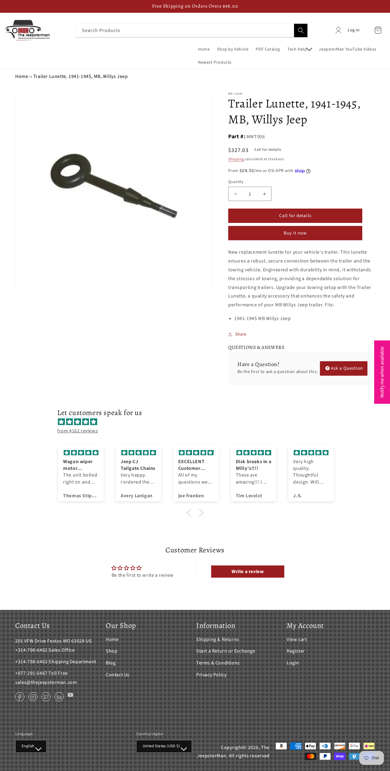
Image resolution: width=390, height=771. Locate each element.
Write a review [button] (248, 571)
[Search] (300, 30)
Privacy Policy (211, 674)
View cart (297, 639)
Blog (110, 663)
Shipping (236, 159)
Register (296, 651)
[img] (198, 422)
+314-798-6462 (31, 650)
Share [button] (240, 334)
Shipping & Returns (217, 639)
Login (293, 663)
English (28, 746)
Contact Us (117, 674)
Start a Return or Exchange (225, 651)
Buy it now (295, 233)
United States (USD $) (161, 746)
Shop (111, 651)
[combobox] (192, 30)
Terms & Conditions (218, 663)
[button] (299, 49)
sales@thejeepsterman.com (46, 682)
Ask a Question (347, 368)
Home (21, 76)
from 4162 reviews (77, 431)
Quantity (235, 182)
